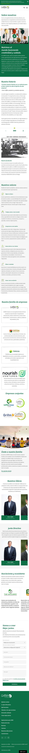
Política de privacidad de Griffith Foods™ (19, 744)
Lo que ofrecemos (6, 704)
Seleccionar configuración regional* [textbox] (12, 647)
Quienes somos (5, 702)
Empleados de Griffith (5, 744)
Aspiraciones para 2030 (7, 720)
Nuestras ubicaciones (7, 731)
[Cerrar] (28, 2)
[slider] (8, 42)
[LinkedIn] (2, 738)
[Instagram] (8, 738)
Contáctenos (4, 733)
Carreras (3, 728)
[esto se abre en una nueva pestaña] (9, 403)
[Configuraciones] (22, 42)
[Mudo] (17, 42)
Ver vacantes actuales (6, 471)
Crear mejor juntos (6, 715)
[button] (23, 131)
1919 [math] (14, 130)
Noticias (3, 725)
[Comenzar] (2, 42)
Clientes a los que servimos (8, 710)
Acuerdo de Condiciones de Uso (7, 746)
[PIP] (25, 42)
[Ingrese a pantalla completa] (27, 42)
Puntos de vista (5, 723)
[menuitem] (2, 738)
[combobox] (14, 642)
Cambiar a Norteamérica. (5, 3)
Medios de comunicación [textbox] (9, 642)
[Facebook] (5, 738)
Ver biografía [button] (10, 518)
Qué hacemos (4, 707)
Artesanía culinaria (6, 712)
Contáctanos (14, 684)
